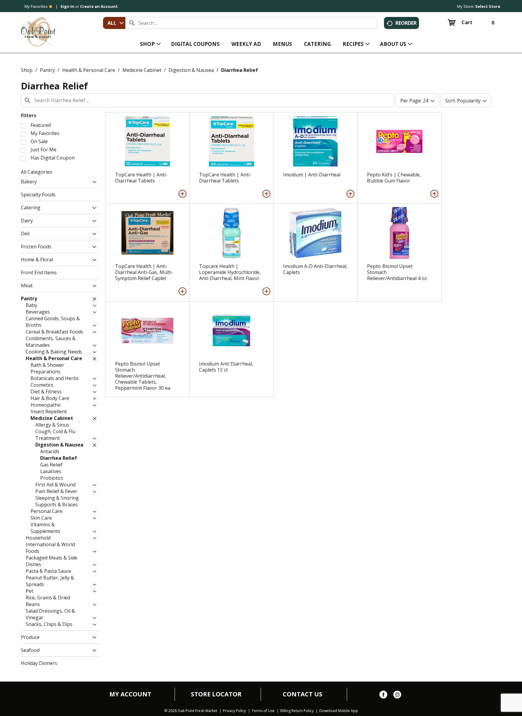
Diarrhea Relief (239, 70)
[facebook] (383, 695)
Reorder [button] (406, 23)
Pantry (47, 70)
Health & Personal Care (88, 70)
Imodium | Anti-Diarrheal (311, 174)
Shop (27, 70)
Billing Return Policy (297, 711)
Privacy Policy (234, 711)
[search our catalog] (132, 23)
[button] (92, 182)
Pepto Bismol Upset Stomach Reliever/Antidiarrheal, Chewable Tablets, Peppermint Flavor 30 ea (142, 375)
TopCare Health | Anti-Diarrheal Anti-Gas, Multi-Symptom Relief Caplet (144, 272)
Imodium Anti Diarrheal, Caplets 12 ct (226, 366)
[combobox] (114, 23)
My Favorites (36, 6)
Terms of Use (263, 711)
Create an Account (99, 6)
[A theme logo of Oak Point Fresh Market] (38, 27)
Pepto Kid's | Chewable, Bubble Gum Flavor (394, 177)
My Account (130, 694)
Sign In (67, 6)
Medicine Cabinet (141, 70)
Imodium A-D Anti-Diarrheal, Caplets (315, 269)
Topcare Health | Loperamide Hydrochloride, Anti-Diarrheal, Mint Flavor (230, 272)
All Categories (36, 172)
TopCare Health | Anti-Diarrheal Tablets (141, 177)
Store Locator (216, 694)
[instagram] (397, 695)
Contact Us (302, 694)
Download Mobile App (338, 711)
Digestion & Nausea (191, 70)
